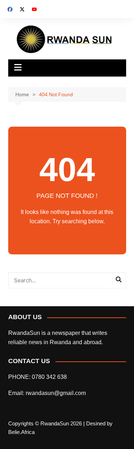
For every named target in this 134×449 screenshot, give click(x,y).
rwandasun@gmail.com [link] (56, 393)
